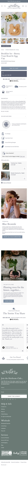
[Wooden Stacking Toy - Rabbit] (5, 176)
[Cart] (25, 6)
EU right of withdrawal (6, 416)
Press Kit (3, 431)
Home (2, 49)
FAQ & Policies (4, 414)
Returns (3, 411)
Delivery (3, 409)
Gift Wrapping (4, 442)
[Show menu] (1, 6)
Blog (2, 445)
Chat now (22, 156)
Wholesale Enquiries (5, 423)
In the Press (3, 426)
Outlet (2, 447)
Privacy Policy (23, 462)
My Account (3, 464)
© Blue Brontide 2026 (5, 462)
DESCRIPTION (4, 98)
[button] (14, 61)
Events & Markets (5, 437)
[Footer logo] (9, 371)
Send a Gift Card (5, 440)
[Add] (24, 168)
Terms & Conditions (15, 462)
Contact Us (3, 406)
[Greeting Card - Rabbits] (5, 166)
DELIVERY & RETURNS (6, 116)
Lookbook (3, 428)
